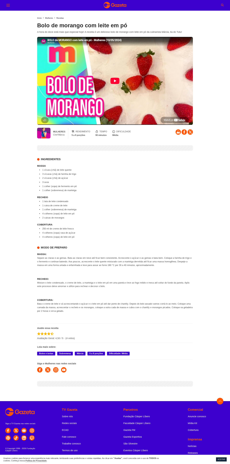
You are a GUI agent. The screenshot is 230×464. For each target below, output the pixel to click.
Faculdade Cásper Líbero (136, 423)
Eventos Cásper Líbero (135, 450)
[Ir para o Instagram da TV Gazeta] (32, 430)
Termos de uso (70, 450)
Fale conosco (69, 436)
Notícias (192, 446)
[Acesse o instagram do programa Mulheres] (55, 369)
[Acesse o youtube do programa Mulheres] (63, 369)
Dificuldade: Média (118, 353)
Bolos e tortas (46, 353)
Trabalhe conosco (71, 443)
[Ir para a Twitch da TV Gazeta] (32, 438)
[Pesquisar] (222, 5)
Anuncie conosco (197, 416)
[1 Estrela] (38, 333)
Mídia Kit (192, 423)
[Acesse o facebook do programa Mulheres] (39, 369)
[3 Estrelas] (45, 333)
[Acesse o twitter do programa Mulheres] (47, 369)
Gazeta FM (129, 430)
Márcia (80, 353)
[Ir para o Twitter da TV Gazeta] (190, 132)
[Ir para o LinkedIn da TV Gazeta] (24, 438)
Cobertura (193, 430)
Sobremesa (65, 353)
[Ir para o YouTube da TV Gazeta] (24, 430)
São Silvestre (130, 443)
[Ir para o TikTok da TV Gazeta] (16, 438)
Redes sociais (69, 423)
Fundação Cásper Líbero (136, 416)
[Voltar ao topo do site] (220, 401)
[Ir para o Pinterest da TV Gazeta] (8, 438)
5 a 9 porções (96, 353)
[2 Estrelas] (42, 333)
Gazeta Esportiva (132, 436)
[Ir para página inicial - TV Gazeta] (115, 5)
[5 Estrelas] (52, 333)
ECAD (65, 430)
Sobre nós (67, 416)
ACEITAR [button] (221, 459)
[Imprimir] (178, 132)
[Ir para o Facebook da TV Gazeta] (184, 132)
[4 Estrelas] (48, 333)
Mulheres (59, 132)
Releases (193, 453)
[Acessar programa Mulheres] (43, 133)
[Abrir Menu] (8, 5)
